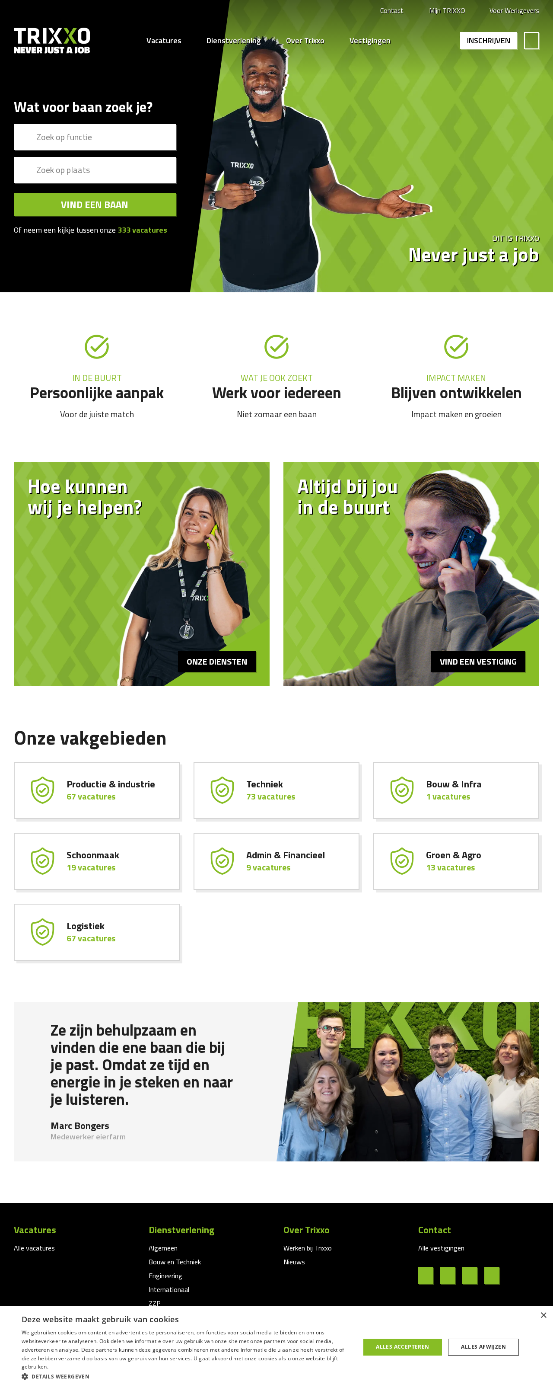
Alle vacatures (34, 1248)
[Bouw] (456, 790)
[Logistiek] (97, 932)
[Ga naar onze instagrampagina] (473, 1275)
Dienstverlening (234, 40)
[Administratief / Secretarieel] (276, 861)
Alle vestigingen (441, 1248)
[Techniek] (276, 790)
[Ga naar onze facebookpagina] (429, 1275)
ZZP (155, 1303)
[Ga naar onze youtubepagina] (495, 1275)
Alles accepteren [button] (402, 1346)
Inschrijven (488, 40)
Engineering (165, 1275)
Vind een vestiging (478, 661)
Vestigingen (370, 40)
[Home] (52, 41)
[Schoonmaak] (97, 861)
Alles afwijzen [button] (483, 1346)
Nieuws (294, 1262)
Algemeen (163, 1248)
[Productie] (97, 790)
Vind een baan (94, 204)
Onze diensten (217, 661)
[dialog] (276, 1347)
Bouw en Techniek (175, 1262)
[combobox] (95, 137)
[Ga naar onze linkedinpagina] (451, 1275)
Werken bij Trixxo (307, 1248)
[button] (186, 1376)
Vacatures (163, 40)
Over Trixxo (305, 40)
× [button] (543, 1315)
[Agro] (456, 861)
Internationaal (169, 1289)
